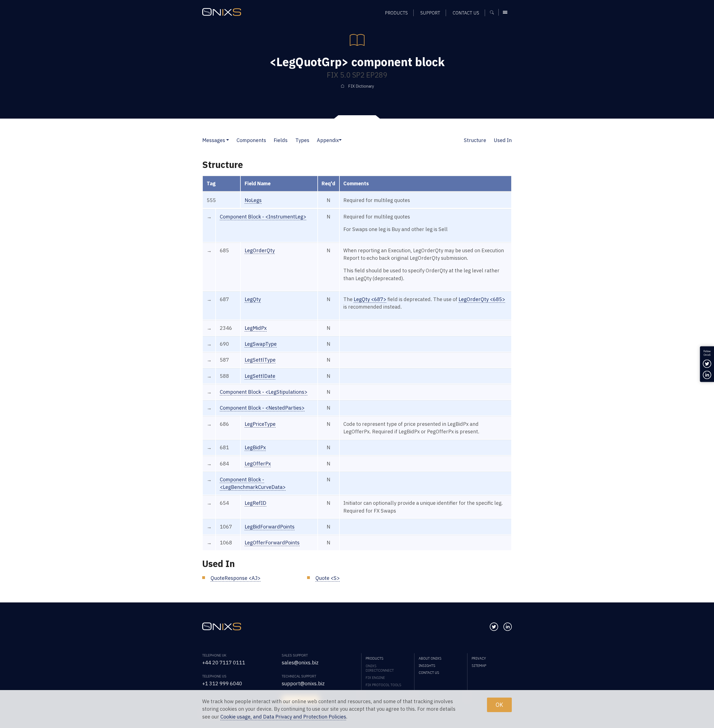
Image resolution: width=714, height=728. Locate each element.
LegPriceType (260, 424)
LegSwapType (261, 343)
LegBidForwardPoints (270, 526)
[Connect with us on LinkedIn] (507, 627)
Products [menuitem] (396, 13)
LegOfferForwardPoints (272, 542)
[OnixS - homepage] (221, 12)
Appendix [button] (328, 140)
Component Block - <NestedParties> (262, 407)
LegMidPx (256, 328)
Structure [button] (475, 140)
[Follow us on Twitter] (494, 627)
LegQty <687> (370, 299)
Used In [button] (503, 140)
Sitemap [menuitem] (479, 665)
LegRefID (255, 502)
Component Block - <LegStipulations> (263, 391)
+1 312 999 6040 (222, 683)
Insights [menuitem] (427, 665)
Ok (499, 704)
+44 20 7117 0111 (223, 662)
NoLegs (253, 200)
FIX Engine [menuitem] (375, 677)
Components (251, 140)
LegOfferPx (258, 463)
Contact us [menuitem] (466, 13)
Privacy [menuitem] (479, 658)
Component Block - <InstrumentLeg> (263, 216)
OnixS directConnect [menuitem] (380, 668)
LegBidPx (255, 447)
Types (302, 140)
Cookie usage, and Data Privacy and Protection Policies (283, 716)
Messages (213, 140)
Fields (281, 140)
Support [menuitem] (430, 13)
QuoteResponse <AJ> (235, 578)
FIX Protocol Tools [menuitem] (383, 685)
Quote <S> (327, 578)
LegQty (253, 299)
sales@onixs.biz (300, 662)
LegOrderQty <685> (482, 299)
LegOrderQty (260, 250)
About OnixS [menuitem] (430, 658)
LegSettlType (260, 359)
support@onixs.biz (303, 683)
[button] (227, 140)
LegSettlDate (260, 376)
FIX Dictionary (361, 86)
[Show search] (494, 12)
